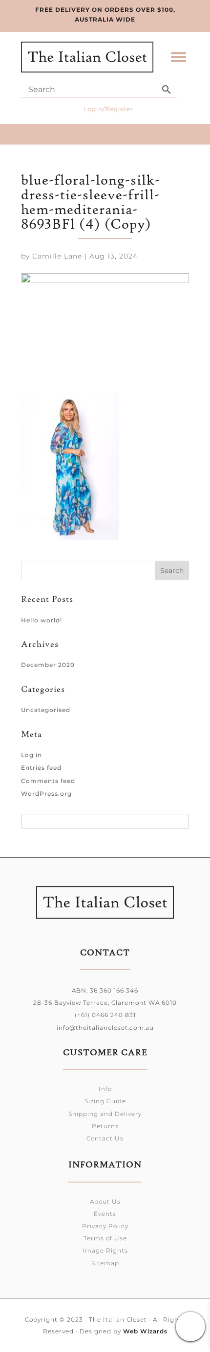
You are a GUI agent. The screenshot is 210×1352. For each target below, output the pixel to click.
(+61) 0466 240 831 (105, 1015)
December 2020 (48, 664)
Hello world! (41, 620)
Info (105, 1088)
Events (105, 1213)
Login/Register (108, 109)
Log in (31, 755)
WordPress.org (46, 793)
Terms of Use (105, 1238)
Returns (105, 1126)
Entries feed (41, 767)
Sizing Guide (105, 1101)
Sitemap (105, 1263)
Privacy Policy (105, 1226)
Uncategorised (45, 709)
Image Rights (105, 1250)
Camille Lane (57, 256)
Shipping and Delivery (105, 1113)
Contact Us (105, 1138)
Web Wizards (145, 1331)
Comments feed (48, 780)
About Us (105, 1201)
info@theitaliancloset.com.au (105, 1027)
